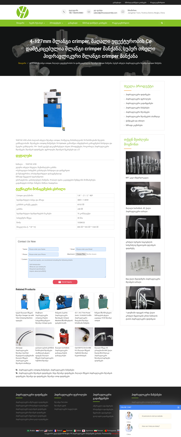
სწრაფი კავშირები (134, 125)
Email (72, 249)
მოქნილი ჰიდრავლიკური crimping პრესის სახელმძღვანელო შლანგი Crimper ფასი (43, 318)
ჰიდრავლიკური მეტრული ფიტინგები (31, 416)
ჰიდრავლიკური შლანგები (138, 112)
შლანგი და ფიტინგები (36, 376)
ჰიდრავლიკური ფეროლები (138, 99)
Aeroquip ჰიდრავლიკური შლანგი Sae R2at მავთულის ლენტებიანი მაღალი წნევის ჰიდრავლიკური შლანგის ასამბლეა (25, 355)
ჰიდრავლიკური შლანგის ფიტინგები (35, 373)
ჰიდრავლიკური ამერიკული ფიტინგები (32, 402)
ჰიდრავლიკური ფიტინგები (138, 94)
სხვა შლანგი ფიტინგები (63, 373)
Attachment (71, 254)
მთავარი (20, 23)
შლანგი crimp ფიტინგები (58, 376)
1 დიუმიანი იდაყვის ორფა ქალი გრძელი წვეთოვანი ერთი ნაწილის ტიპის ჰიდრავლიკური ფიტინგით (141, 316)
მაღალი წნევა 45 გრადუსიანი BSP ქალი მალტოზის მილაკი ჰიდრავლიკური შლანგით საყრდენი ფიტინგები (103, 354)
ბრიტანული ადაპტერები (103, 409)
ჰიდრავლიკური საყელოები (65, 409)
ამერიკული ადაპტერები (103, 406)
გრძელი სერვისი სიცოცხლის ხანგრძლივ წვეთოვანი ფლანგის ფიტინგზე (141, 245)
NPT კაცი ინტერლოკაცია (137, 178)
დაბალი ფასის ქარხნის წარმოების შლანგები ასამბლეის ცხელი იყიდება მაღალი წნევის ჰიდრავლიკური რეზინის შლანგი (44, 354)
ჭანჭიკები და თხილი (135, 121)
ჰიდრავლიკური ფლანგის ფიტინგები (31, 409)
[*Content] (23, 277)
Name (24, 249)
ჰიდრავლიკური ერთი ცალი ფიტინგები (32, 419)
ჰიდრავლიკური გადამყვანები (139, 103)
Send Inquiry (67, 282)
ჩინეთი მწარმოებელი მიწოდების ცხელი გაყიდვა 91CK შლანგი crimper (103, 316)
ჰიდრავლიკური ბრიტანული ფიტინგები (32, 406)
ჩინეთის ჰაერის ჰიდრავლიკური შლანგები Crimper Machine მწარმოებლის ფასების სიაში (64, 318)
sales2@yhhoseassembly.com (105, 13)
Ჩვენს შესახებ (36, 23)
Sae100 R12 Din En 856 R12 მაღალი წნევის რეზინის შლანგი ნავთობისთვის (83, 351)
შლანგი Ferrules (61, 402)
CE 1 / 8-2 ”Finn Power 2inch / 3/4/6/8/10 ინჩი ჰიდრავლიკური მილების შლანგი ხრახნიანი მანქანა (83, 318)
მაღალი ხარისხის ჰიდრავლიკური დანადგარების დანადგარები (62, 351)
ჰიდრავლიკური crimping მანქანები (34, 370)
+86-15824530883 (76, 13)
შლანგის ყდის (60, 406)
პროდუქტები (55, 23)
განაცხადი (117, 2)
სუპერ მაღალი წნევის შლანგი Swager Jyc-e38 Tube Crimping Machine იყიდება (25, 316)
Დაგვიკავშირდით (157, 2)
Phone (24, 254)
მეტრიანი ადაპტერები (102, 413)
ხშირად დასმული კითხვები (135, 2)
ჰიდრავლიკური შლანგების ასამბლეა (143, 116)
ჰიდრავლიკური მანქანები (62, 370)
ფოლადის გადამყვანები (103, 416)
